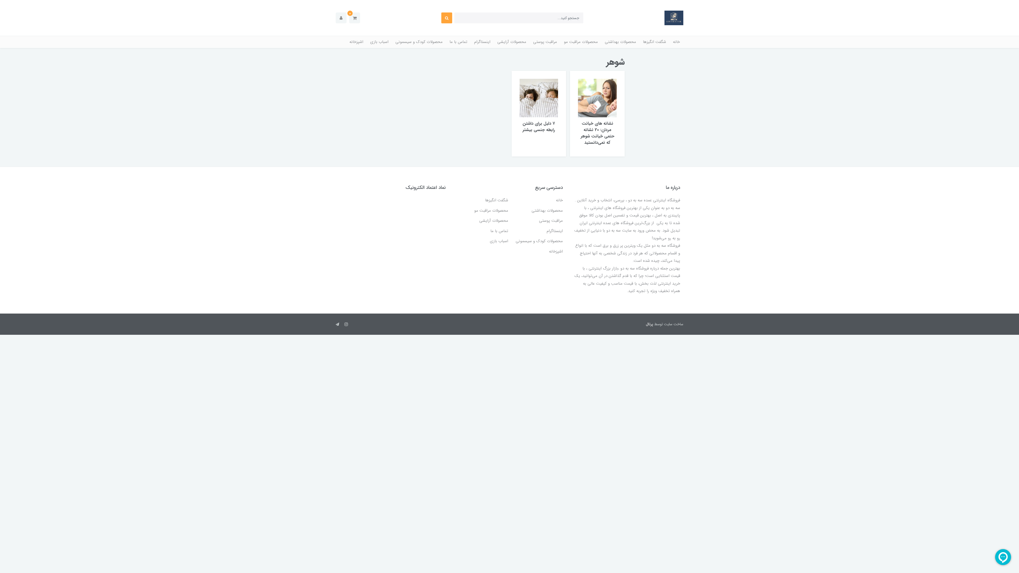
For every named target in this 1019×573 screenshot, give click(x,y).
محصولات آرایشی (511, 42)
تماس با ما (458, 42)
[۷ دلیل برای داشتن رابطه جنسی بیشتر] (539, 97)
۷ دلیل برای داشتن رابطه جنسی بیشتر (539, 126)
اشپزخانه (356, 42)
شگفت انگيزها (654, 42)
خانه (676, 42)
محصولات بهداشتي (620, 42)
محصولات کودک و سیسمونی (419, 42)
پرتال (649, 324)
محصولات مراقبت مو (581, 42)
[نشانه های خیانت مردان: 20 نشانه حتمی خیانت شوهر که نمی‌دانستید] (597, 97)
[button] (354, 17)
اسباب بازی (379, 42)
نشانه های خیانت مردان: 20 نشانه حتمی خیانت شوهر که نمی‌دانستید (597, 133)
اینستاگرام (482, 42)
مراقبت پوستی (545, 42)
